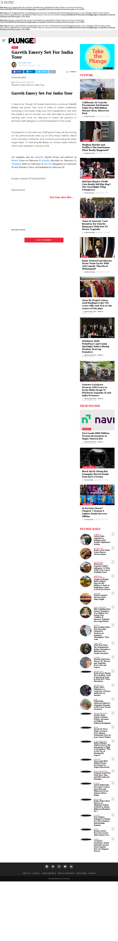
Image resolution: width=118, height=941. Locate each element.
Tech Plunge (88, 480)
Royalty (46, 160)
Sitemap (91, 873)
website (39, 157)
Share (30, 71)
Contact (36, 873)
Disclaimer (81, 873)
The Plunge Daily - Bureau (93, 311)
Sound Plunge (89, 193)
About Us (27, 873)
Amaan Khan (26, 63)
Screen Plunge (89, 116)
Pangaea (16, 163)
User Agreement (49, 873)
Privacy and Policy (66, 873)
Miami (15, 160)
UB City (48, 163)
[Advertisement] (59, 910)
